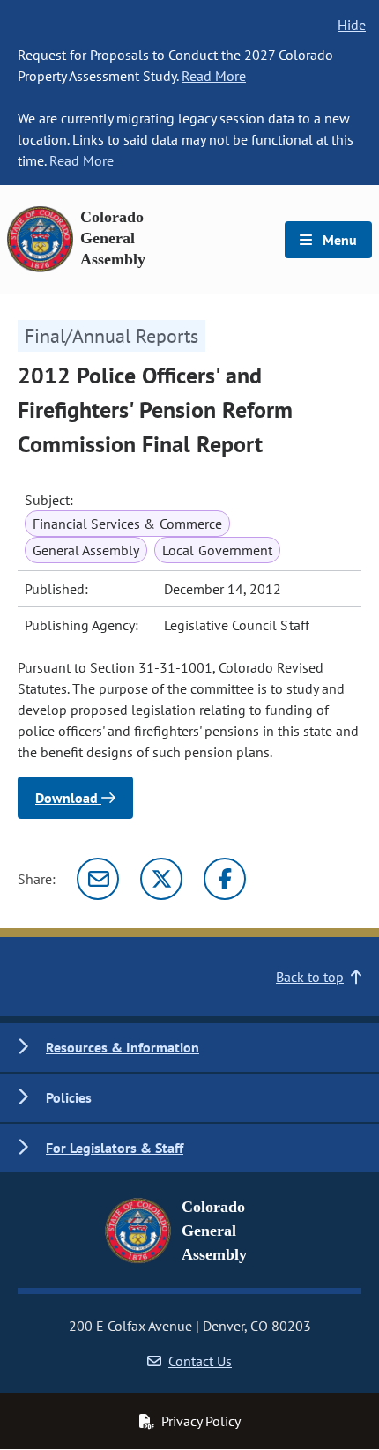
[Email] (98, 879)
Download (68, 798)
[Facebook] (225, 879)
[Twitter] (161, 879)
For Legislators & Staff (114, 1147)
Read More (214, 76)
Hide (352, 24)
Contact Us (200, 1361)
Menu (338, 240)
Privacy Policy (201, 1421)
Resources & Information (122, 1047)
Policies (69, 1097)
